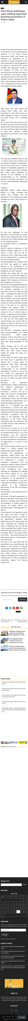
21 (18, 908)
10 (3, 905)
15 (21, 905)
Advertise (9, 1016)
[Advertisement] (14, 35)
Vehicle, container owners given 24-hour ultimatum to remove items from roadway (17, 648)
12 (10, 905)
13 (14, 905)
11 (6, 905)
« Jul (2, 917)
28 (18, 911)
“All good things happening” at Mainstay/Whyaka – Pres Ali (14, 682)
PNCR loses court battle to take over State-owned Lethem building (13, 689)
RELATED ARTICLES (5, 627)
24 (3, 911)
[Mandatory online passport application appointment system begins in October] (5, 633)
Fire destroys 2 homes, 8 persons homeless (20, 620)
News (2, 8)
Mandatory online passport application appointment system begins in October (17, 633)
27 (14, 911)
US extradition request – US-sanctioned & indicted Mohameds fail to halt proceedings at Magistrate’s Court (14, 709)
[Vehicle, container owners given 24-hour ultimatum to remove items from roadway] (5, 648)
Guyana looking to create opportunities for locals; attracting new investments (13, 695)
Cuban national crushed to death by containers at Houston (14, 702)
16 (25, 905)
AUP (13, 1016)
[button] (26, 2)
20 (14, 908)
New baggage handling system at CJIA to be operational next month (16, 640)
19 (10, 908)
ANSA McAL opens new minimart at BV (7, 620)
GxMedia (15, 1019)
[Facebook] (11, 1010)
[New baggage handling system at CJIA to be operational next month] (5, 640)
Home (3, 1016)
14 (18, 905)
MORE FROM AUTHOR (15, 627)
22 (21, 908)
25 (6, 911)
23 (25, 908)
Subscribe (22, 599)
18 (6, 908)
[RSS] (16, 1010)
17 (3, 908)
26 (10, 911)
